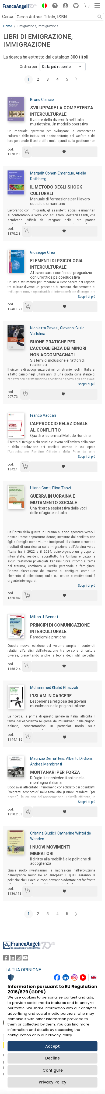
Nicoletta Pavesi (44, 328)
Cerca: (8, 16)
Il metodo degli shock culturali (56, 190)
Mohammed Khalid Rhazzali (54, 687)
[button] (43, 6)
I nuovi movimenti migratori (50, 850)
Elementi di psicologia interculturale (56, 264)
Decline (52, 1058)
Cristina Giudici (43, 833)
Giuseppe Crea (42, 252)
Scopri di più (86, 297)
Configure (53, 1070)
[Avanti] (76, 79)
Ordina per (28, 66)
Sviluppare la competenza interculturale (61, 111)
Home (7, 26)
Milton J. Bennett (45, 617)
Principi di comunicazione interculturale (60, 628)
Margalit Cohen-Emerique (52, 173)
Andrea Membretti (46, 764)
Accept (52, 1046)
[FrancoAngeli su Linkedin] (12, 959)
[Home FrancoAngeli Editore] (20, 6)
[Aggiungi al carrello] (27, 152)
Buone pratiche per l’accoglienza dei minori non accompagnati (58, 348)
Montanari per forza (55, 772)
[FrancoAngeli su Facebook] (6, 959)
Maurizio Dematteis (47, 758)
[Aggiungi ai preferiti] (64, 151)
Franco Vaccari (43, 415)
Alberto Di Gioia (79, 758)
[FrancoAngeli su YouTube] (25, 959)
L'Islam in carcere (51, 695)
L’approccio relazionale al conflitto (59, 427)
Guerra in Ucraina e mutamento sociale (53, 499)
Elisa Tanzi (61, 488)
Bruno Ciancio (42, 99)
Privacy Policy (52, 1082)
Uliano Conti (40, 488)
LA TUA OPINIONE (23, 969)
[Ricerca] (99, 16)
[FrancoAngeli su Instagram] (19, 959)
